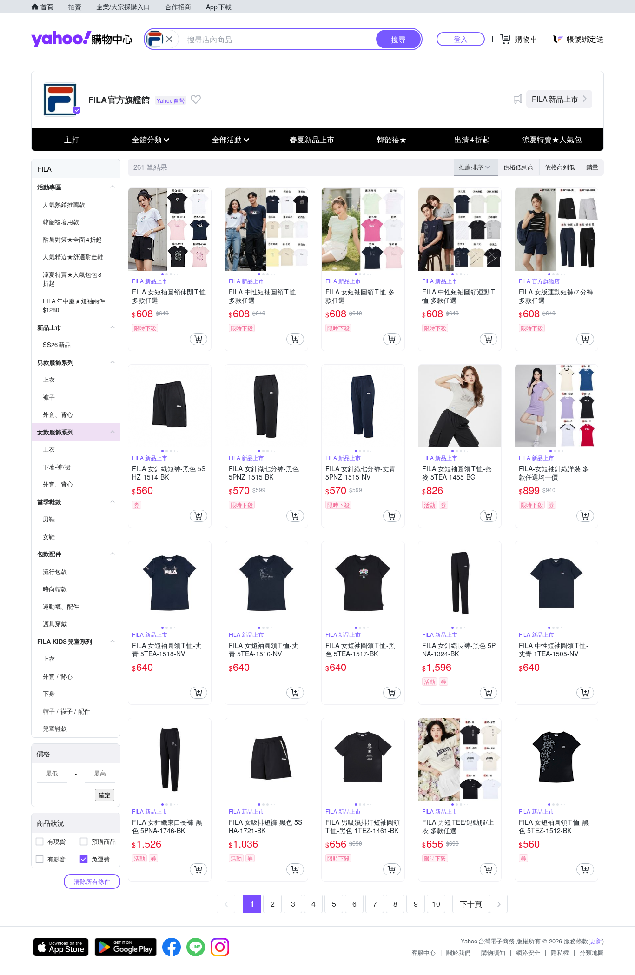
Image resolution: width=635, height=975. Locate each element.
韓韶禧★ (392, 139)
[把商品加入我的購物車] (198, 339)
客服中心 (423, 952)
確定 (105, 794)
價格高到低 (560, 166)
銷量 (592, 166)
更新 (596, 940)
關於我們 (458, 952)
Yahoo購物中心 (81, 39)
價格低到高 (518, 166)
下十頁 (471, 903)
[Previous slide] (134, 229)
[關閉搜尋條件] (169, 39)
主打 (71, 139)
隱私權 (560, 952)
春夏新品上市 (312, 139)
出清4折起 (472, 139)
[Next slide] (205, 229)
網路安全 (528, 952)
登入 (461, 39)
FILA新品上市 (555, 98)
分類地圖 (592, 952)
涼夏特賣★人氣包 (552, 139)
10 (436, 903)
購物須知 (493, 952)
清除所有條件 (92, 881)
